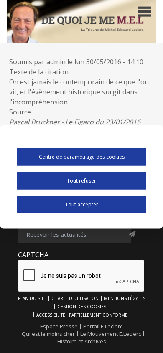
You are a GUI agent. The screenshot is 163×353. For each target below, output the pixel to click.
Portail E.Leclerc (102, 326)
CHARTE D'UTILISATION (75, 298)
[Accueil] (81, 21)
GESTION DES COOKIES (81, 307)
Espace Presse (59, 326)
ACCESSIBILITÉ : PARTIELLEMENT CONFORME (81, 315)
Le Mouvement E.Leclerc (110, 334)
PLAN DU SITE (32, 298)
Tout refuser (81, 180)
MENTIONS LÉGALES (124, 298)
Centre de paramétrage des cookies (82, 156)
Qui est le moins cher (48, 334)
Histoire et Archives (81, 341)
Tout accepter (81, 204)
